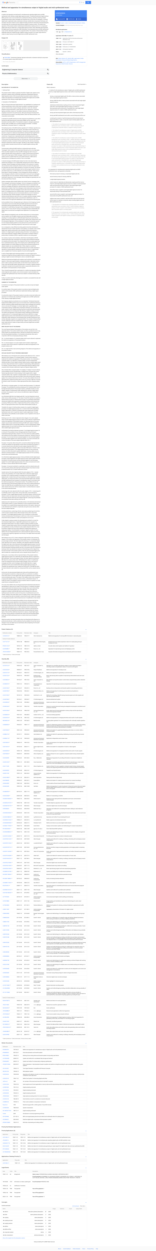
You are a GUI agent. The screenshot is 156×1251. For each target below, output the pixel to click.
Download (76, 1206)
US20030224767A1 (7, 802)
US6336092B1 (6, 770)
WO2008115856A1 (7, 874)
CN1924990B (6, 1116)
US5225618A (6, 669)
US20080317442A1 (7, 882)
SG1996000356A (6, 1152)
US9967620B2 (6, 981)
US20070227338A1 (7, 862)
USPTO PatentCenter (71, 62)
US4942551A (6, 635)
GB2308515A (6, 720)
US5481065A (6, 706)
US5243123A (6, 675)
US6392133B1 (6, 1021)
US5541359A (6, 710)
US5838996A (6, 724)
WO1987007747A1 (7, 1110)
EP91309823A (6, 1149)
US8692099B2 (6, 913)
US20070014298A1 (7, 836)
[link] (26, 58)
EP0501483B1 (6, 1055)
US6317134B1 (6, 766)
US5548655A (6, 714)
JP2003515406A (6, 1064)
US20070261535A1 (7, 865)
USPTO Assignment (80, 62)
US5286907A (6, 684)
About (59, 1248)
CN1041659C (6, 1068)
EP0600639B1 (6, 1061)
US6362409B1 (6, 783)
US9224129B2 (6, 964)
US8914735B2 (6, 930)
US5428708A (6, 699)
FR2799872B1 (6, 1024)
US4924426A (6, 1074)
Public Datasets (76, 1248)
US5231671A (6, 672)
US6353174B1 (6, 773)
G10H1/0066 (7, 57)
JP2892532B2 (6, 1096)
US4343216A (6, 1099)
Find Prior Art (71, 19)
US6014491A (6, 746)
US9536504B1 (6, 972)
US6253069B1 (6, 757)
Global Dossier (64, 63)
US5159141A (6, 665)
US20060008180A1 (7, 822)
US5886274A (6, 734)
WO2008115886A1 (7, 878)
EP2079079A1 (6, 885)
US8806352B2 (6, 917)
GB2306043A (6, 1008)
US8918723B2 (6, 942)
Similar (79, 19)
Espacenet (58, 63)
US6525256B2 (6, 795)
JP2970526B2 (6, 1014)
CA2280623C (6, 1119)
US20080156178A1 (7, 871)
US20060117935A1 (7, 825)
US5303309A (6, 1093)
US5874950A (6, 730)
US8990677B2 (6, 960)
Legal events (77, 58)
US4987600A (6, 1087)
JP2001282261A (6, 1027)
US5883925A (6, 1101)
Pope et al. (5, 1104)
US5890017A (6, 738)
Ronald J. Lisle (63, 23)
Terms (83, 1248)
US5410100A (6, 695)
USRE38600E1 (6, 808)
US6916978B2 (6, 1034)
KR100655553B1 (7, 828)
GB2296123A (6, 1071)
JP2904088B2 (6, 1010)
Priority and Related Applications (69, 60)
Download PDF (61, 19)
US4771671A (6, 641)
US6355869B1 (6, 780)
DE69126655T (6, 1146)
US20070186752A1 (7, 858)
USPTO (64, 62)
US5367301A (6, 1078)
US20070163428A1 (7, 855)
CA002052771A (6, 1143)
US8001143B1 (6, 909)
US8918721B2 (6, 946)
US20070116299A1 (7, 851)
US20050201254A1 (7, 820)
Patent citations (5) (62, 58)
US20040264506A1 (7, 812)
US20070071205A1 (7, 843)
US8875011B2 (6, 925)
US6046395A (6, 750)
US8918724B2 (6, 937)
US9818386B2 (6, 977)
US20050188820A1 (7, 817)
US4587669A (6, 1107)
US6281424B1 (6, 762)
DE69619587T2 (6, 1000)
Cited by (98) (70, 58)
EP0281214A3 (6, 645)
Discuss (71, 63)
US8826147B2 (6, 921)
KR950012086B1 (6, 1122)
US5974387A (6, 742)
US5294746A (6, 688)
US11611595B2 (6, 992)
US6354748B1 (6, 777)
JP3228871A (6, 1140)
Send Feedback (67, 1248)
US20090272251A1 (7, 889)
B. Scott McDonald (72, 23)
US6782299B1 (6, 1017)
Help (97, 1248)
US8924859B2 (6, 952)
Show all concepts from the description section (14, 1238)
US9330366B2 (6, 968)
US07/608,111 (6, 1137)
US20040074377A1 (7, 805)
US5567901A (6, 717)
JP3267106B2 (6, 1004)
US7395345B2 (6, 1058)
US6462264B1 (6, 786)
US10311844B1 (6, 985)
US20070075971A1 (7, 847)
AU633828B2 (6, 648)
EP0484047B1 (6, 1049)
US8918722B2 (6, 934)
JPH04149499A (6, 651)
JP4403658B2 (6, 1031)
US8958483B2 (6, 956)
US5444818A (6, 702)
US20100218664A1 (7, 892)
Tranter (4, 1113)
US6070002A (6, 753)
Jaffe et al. (5, 1081)
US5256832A (6, 679)
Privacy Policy (90, 1248)
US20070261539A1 (7, 868)
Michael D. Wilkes (81, 23)
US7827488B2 (6, 901)
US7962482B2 (6, 905)
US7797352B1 (6, 896)
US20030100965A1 (7, 798)
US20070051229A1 (7, 839)
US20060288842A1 (7, 831)
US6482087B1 (6, 791)
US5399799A (6, 691)
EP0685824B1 (6, 1052)
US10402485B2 (6, 988)
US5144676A (6, 1090)
